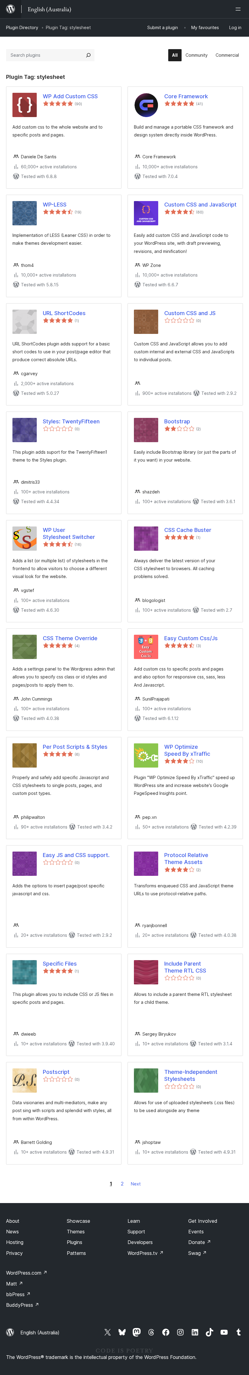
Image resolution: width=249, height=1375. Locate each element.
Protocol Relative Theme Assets (186, 858)
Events (196, 1232)
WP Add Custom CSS (70, 96)
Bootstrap (177, 421)
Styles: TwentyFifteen (71, 421)
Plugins (74, 1242)
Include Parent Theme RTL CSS (185, 967)
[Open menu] (239, 9)
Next (136, 1183)
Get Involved (202, 1221)
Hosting (14, 1242)
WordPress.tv (146, 1253)
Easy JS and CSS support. (76, 855)
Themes (76, 1232)
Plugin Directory (22, 27)
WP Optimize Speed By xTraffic (187, 750)
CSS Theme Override (70, 638)
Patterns (76, 1253)
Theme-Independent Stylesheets (190, 1075)
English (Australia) (40, 1333)
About (12, 1221)
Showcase (78, 1221)
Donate (199, 1242)
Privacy (14, 1253)
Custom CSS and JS (190, 313)
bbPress (18, 1294)
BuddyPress (22, 1305)
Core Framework (186, 96)
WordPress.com (26, 1273)
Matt (14, 1284)
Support (136, 1232)
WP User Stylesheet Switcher (69, 533)
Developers (140, 1242)
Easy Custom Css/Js (191, 638)
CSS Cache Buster (187, 530)
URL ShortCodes (64, 313)
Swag (197, 1253)
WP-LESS (55, 204)
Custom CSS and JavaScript (200, 204)
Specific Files (60, 963)
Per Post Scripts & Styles (75, 747)
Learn (134, 1221)
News (12, 1232)
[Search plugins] (88, 55)
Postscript (56, 1072)
